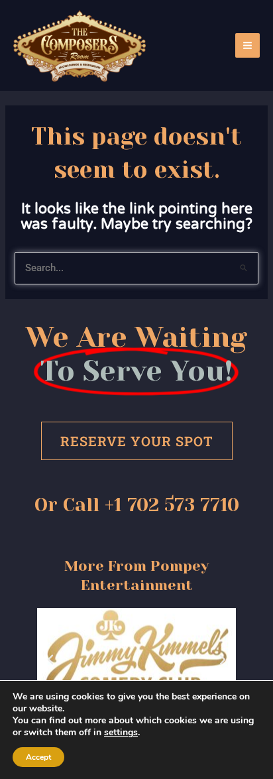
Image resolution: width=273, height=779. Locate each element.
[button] (50, 659)
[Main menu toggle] (247, 45)
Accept (38, 757)
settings (121, 733)
